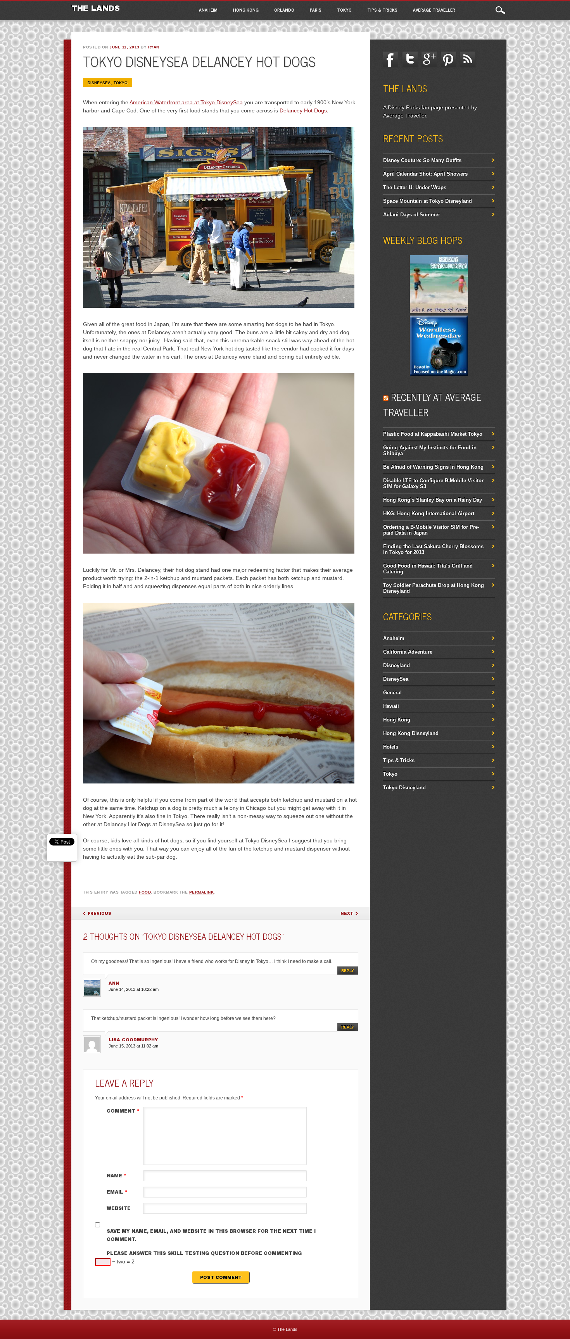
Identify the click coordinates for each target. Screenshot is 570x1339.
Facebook (391, 59)
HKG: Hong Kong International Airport (428, 513)
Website (119, 1208)
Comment (123, 1111)
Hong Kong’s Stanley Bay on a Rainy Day (432, 500)
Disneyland (396, 665)
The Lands (95, 8)
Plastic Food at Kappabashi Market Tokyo (432, 434)
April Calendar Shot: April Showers (425, 174)
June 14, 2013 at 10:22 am (134, 989)
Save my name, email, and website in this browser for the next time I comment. (211, 1235)
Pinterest (448, 59)
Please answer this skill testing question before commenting (204, 1253)
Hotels (390, 747)
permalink (201, 892)
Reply (347, 970)
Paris (315, 10)
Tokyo (344, 10)
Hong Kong (246, 10)
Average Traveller (434, 10)
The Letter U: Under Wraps (414, 187)
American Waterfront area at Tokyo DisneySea (186, 102)
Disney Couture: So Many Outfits (422, 160)
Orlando (284, 10)
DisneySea (99, 83)
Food (145, 892)
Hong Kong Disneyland (411, 733)
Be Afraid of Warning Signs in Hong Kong (433, 467)
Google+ (429, 59)
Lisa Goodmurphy (133, 1039)
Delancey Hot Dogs (303, 110)
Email (117, 1192)
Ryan (153, 47)
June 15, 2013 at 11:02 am (133, 1046)
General (392, 692)
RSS (467, 59)
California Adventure (407, 652)
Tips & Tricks (382, 10)
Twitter (410, 59)
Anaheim (208, 10)
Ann (114, 983)
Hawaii (391, 706)
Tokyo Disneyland (404, 787)
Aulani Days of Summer (411, 214)
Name (116, 1176)
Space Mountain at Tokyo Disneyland (427, 201)
